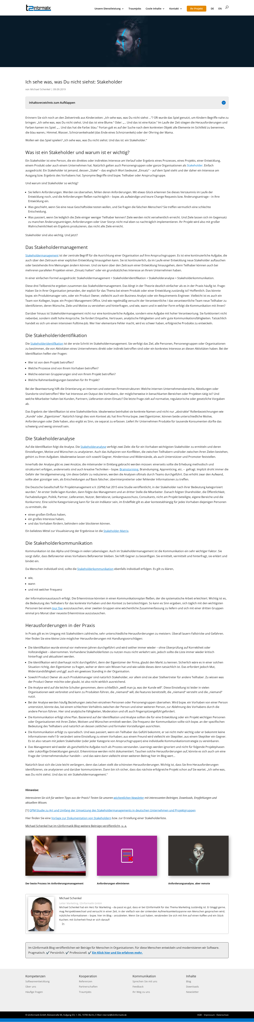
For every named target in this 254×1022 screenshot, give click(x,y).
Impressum (209, 1014)
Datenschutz (223, 1014)
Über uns (30, 986)
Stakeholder (195, 165)
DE (212, 8)
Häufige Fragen (34, 992)
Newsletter (192, 992)
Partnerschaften (88, 986)
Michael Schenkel (40, 89)
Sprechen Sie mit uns (145, 981)
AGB (199, 1014)
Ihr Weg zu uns (141, 992)
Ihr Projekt (196, 8)
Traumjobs (135, 8)
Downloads (192, 986)
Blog (188, 981)
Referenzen (85, 981)
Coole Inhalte (153, 8)
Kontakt (174, 8)
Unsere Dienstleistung (108, 8)
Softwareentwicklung (37, 981)
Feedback (138, 986)
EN (220, 8)
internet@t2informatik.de (114, 1014)
